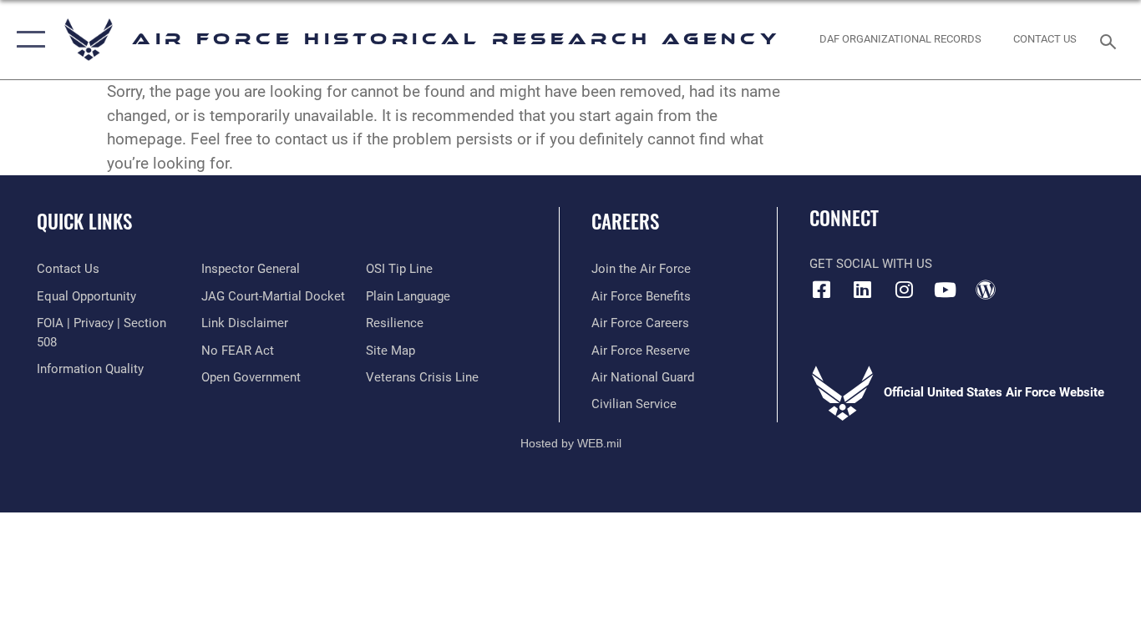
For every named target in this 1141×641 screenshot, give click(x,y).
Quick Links (84, 221)
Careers (625, 221)
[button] (27, 39)
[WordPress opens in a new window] (985, 289)
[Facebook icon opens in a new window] (821, 289)
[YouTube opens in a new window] (944, 289)
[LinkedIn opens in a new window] (862, 289)
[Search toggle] (1111, 40)
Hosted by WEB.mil (570, 443)
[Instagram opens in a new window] (903, 289)
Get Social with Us (870, 263)
